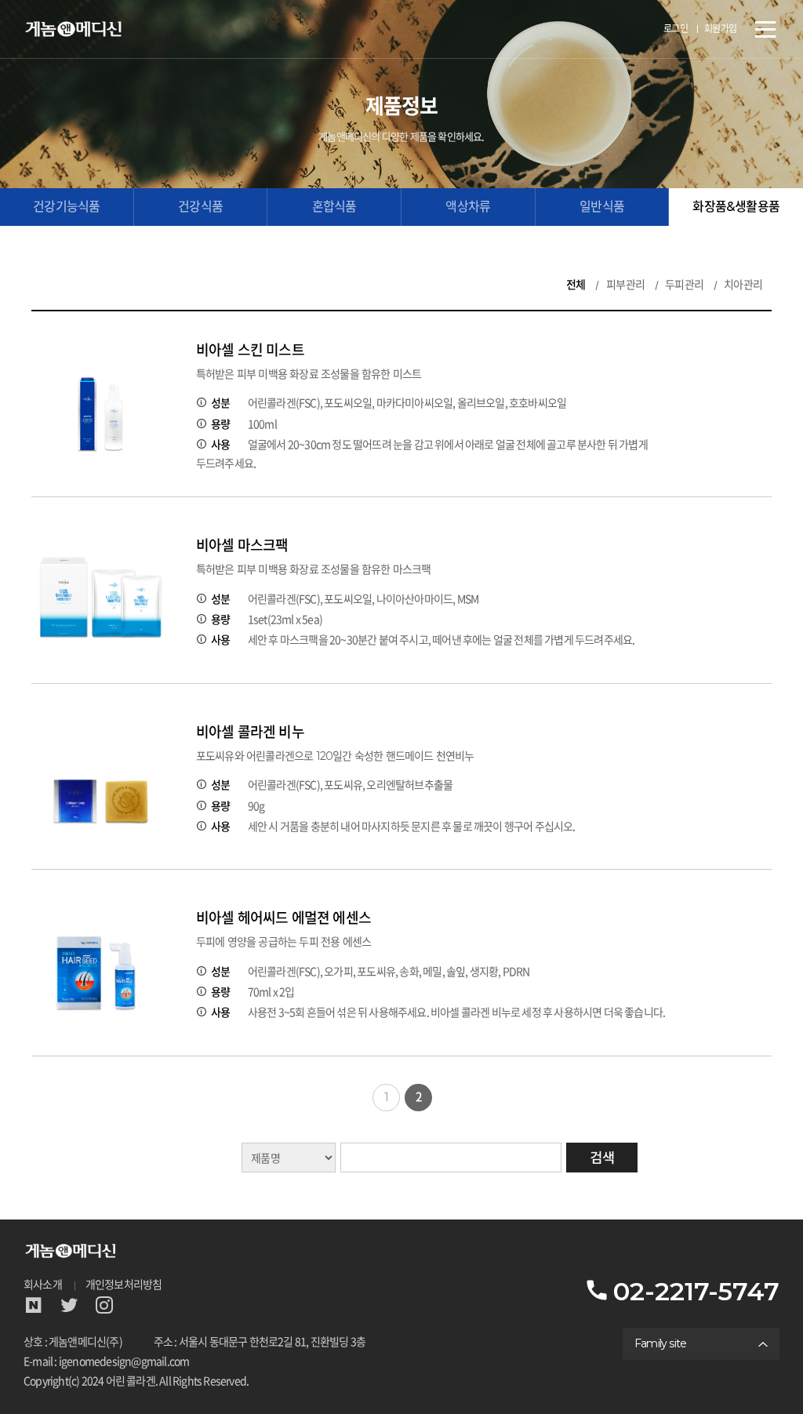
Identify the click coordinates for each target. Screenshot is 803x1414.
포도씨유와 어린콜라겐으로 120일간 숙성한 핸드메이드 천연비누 (335, 756)
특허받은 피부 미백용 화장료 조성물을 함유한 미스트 (309, 374)
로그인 (676, 29)
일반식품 (602, 206)
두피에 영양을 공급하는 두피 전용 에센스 (283, 942)
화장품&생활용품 (735, 206)
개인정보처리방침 (123, 1285)
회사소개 (43, 1285)
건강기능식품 (66, 206)
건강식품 (200, 206)
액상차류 (467, 206)
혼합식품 (334, 206)
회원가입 (720, 29)
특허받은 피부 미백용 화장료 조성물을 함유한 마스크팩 (313, 569)
